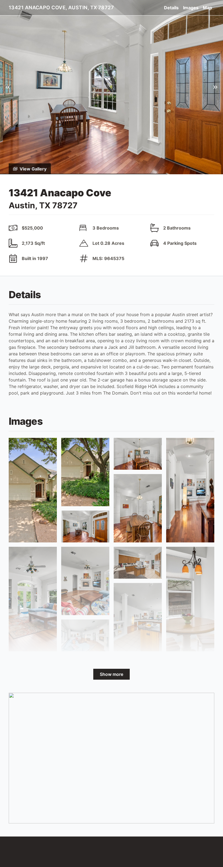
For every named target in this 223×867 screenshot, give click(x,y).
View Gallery (33, 169)
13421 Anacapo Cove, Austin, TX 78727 (61, 7)
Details (171, 7)
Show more (111, 674)
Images (191, 7)
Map (207, 7)
